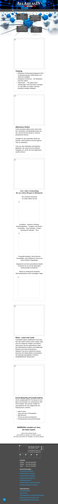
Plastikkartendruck (25, 480)
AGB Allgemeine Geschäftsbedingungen (32, 495)
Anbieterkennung (25, 490)
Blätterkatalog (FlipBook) (27, 478)
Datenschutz (23, 493)
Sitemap (22, 500)
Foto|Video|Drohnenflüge (27, 475)
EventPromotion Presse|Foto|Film (30, 482)
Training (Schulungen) (26, 471)
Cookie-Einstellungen (32, 500)
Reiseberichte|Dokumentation (29, 485)
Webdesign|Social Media (27, 473)
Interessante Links (33, 497)
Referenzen (23, 497)
